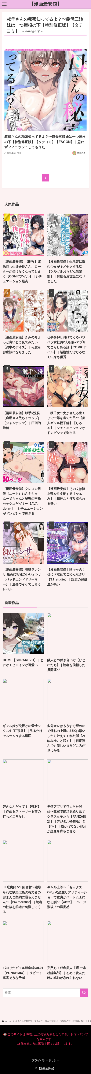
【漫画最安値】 (45, 4)
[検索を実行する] (84, 992)
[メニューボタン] (4, 4)
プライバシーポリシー (45, 1060)
